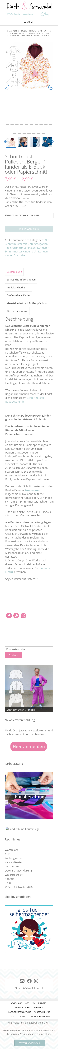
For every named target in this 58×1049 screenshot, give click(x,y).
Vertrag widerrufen (29, 1042)
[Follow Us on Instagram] (36, 981)
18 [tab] (41, 126)
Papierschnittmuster (17, 247)
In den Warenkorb (29, 228)
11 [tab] (7, 126)
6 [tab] (31, 121)
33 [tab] (24, 134)
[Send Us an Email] (22, 981)
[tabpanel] (29, 65)
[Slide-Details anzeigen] (29, 688)
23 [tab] (17, 130)
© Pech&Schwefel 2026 (19, 887)
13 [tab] (17, 126)
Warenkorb (12, 850)
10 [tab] (50, 121)
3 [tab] (17, 121)
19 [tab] (46, 126)
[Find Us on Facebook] (29, 981)
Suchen (13, 655)
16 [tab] (31, 126)
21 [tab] (7, 130)
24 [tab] (21, 130)
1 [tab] (7, 121)
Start (10, 31)
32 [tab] (19, 134)
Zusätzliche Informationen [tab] (21, 279)
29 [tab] (46, 130)
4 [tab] (21, 121)
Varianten (11, 215)
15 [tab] (26, 126)
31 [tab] (14, 134)
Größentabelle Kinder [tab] (18, 295)
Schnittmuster (40, 247)
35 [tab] (33, 134)
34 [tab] (29, 134)
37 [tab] (43, 134)
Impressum (12, 866)
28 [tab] (41, 130)
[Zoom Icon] (29, 65)
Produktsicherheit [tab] (16, 287)
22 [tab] (12, 130)
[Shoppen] (29, 952)
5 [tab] (26, 121)
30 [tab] (50, 130)
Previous (5, 141)
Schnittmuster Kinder (24, 31)
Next (52, 141)
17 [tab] (36, 126)
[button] (9, 615)
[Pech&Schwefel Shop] (29, 9)
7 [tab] (36, 121)
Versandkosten (14, 862)
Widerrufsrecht (14, 874)
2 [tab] (12, 121)
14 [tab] (21, 126)
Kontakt (9, 879)
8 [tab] (41, 121)
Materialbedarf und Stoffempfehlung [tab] (27, 303)
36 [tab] (38, 134)
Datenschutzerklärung (18, 870)
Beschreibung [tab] (14, 271)
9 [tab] (46, 121)
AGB (7, 854)
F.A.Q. (8, 883)
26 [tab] (31, 130)
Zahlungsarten (14, 858)
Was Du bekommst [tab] (17, 311)
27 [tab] (36, 130)
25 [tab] (26, 130)
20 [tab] (50, 126)
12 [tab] (12, 126)
